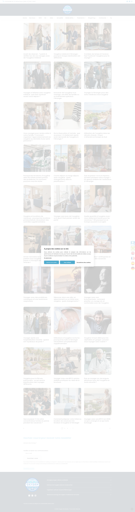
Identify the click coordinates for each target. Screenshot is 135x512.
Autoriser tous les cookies (51, 262)
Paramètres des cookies (84, 262)
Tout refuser (67, 262)
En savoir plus (48, 258)
